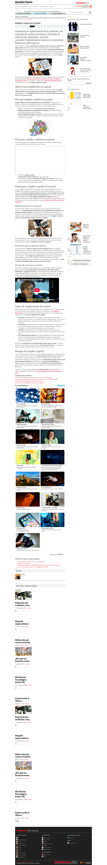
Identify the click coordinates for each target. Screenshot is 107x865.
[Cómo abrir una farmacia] (73, 37)
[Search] (90, 12)
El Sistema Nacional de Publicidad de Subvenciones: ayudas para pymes (39, 565)
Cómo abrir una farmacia (84, 36)
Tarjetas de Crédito (21, 853)
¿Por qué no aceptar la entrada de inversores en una (33, 377)
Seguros (19, 851)
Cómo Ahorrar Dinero (47, 847)
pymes (30, 6)
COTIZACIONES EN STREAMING (23, 13)
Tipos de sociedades (86, 24)
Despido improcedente (22, 622)
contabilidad (32, 18)
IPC (18, 838)
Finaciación (51, 18)
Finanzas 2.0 (71, 837)
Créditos (19, 847)
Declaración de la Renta (48, 843)
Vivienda (45, 841)
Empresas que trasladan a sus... (23, 604)
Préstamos (20, 849)
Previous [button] (18, 590)
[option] (23, 600)
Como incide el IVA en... (22, 699)
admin (30, 19)
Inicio (17, 6)
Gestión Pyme (23, 2)
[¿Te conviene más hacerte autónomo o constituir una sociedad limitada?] (73, 70)
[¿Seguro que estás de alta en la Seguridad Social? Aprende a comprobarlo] (75, 96)
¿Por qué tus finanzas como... (22, 660)
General (63, 18)
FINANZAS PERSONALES (57, 13)
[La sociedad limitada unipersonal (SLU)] (73, 59)
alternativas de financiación (53, 81)
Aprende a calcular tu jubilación (86, 226)
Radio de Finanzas (72, 843)
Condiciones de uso (20, 861)
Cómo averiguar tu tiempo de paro (87, 107)
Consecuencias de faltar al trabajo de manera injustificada (87, 239)
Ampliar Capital (19, 16)
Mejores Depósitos (21, 857)
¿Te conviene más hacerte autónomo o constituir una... (86, 70)
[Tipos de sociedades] (73, 26)
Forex (44, 856)
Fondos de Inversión (22, 845)
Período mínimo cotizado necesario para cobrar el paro (87, 250)
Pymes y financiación (24, 563)
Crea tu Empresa (23, 6)
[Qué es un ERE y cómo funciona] (73, 48)
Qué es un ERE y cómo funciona (85, 47)
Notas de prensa (43, 6)
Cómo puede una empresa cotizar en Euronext (29, 381)
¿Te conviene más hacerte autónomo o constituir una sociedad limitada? (36, 379)
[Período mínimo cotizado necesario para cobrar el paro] (75, 249)
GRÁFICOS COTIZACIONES (40, 13)
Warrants (45, 845)
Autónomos (35, 6)
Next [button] (17, 821)
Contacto (51, 6)
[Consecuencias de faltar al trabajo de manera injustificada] (75, 238)
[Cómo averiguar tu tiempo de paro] (75, 162)
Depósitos (20, 841)
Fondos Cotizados (21, 843)
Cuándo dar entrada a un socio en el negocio (31, 561)
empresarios (39, 18)
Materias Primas (46, 854)
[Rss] (90, 7)
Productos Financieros (22, 839)
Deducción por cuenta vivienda (22, 641)
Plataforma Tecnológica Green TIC (21, 679)
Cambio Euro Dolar (47, 849)
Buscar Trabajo (46, 839)
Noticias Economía (47, 838)
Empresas (45, 18)
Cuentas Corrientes (21, 855)
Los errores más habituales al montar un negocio (29, 383)
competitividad (24, 18)
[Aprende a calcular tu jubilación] (75, 227)
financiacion (57, 18)
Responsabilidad (29, 861)
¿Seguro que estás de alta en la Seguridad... (87, 95)
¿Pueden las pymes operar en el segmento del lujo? (33, 567)
